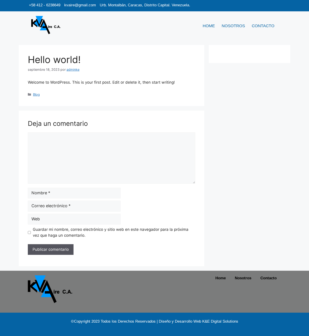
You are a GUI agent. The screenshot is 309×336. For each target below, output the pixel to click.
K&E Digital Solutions (220, 321)
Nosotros (233, 26)
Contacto (263, 26)
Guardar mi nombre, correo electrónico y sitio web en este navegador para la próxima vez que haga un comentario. (110, 232)
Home (209, 26)
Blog (36, 94)
